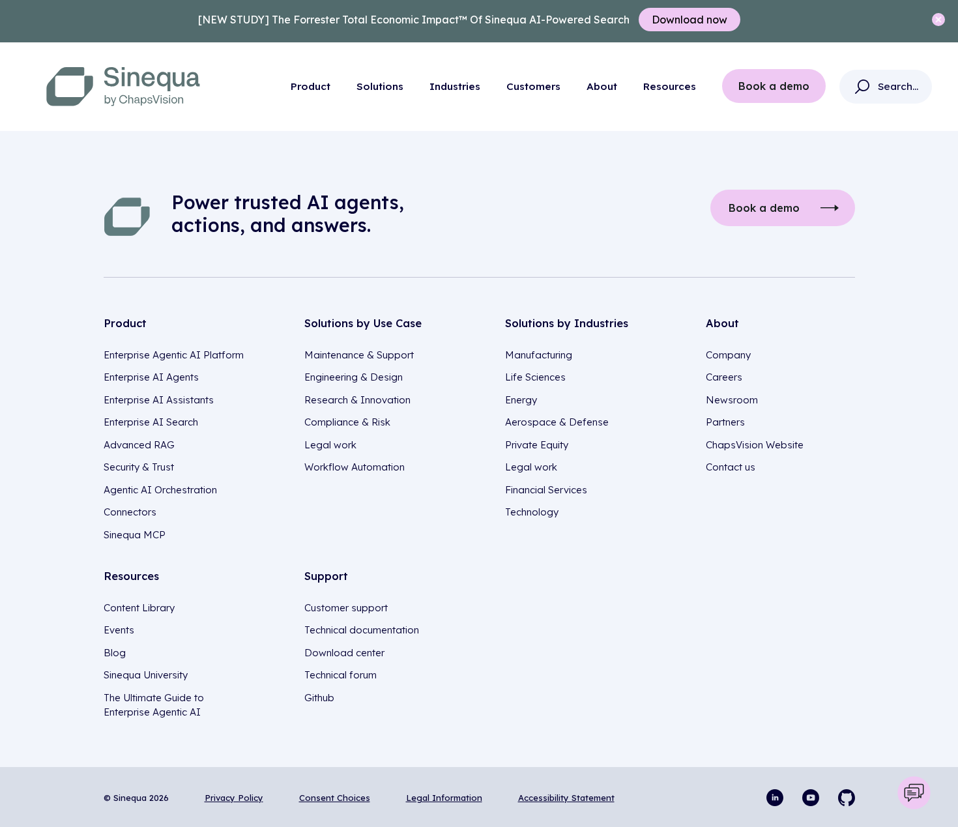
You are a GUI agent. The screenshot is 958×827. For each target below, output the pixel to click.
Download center (344, 652)
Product (310, 86)
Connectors (130, 512)
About (602, 86)
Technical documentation (361, 630)
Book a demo (773, 86)
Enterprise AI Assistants (159, 400)
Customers (533, 86)
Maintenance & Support (359, 355)
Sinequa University (146, 675)
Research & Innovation (357, 400)
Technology (532, 512)
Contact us (730, 467)
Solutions (379, 86)
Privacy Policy (234, 797)
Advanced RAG (139, 445)
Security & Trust (139, 467)
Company (728, 355)
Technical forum (340, 675)
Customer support (346, 608)
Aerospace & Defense (557, 422)
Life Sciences (535, 377)
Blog (115, 652)
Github (319, 697)
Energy (521, 400)
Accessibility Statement (566, 797)
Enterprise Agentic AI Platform (174, 355)
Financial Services (546, 490)
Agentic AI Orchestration (160, 490)
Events (119, 630)
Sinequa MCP (135, 535)
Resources (669, 86)
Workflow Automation (354, 467)
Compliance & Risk (347, 422)
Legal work (330, 445)
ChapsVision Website (755, 445)
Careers (724, 377)
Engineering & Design (353, 377)
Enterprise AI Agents (151, 377)
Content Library (139, 608)
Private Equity (536, 445)
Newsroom (732, 400)
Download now (689, 19)
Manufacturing (538, 355)
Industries (454, 86)
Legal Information (444, 797)
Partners (725, 422)
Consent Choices (334, 797)
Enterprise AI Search (151, 422)
